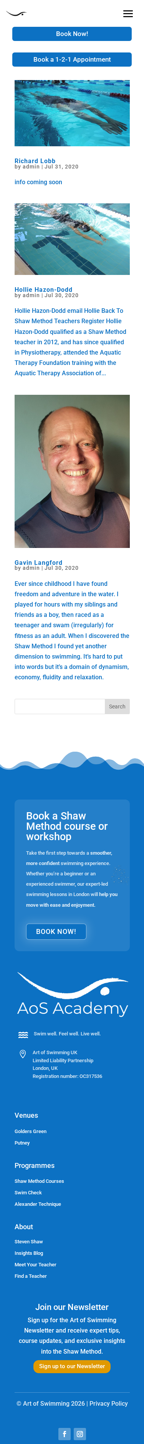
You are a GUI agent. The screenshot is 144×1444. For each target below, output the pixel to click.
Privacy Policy (108, 1403)
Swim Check (28, 1192)
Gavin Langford (39, 562)
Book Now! (72, 34)
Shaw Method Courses (39, 1181)
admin (31, 167)
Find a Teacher (31, 1276)
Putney (22, 1143)
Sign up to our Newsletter (72, 1366)
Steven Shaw (29, 1241)
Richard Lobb (35, 161)
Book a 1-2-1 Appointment (72, 59)
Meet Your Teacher (35, 1264)
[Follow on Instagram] (80, 1434)
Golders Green (30, 1131)
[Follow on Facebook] (64, 1434)
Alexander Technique (38, 1204)
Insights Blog (29, 1253)
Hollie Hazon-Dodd (44, 289)
